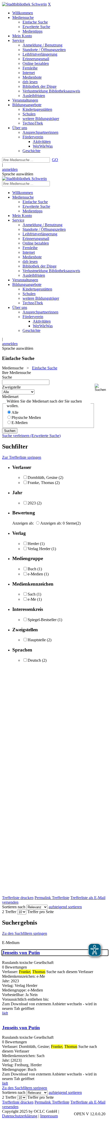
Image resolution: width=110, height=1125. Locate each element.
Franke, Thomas (41, 482)
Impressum (49, 1116)
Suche (7, 377)
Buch (32, 569)
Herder (33, 543)
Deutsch (34, 660)
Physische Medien (26, 417)
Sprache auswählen (17, 174)
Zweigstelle (11, 387)
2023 (32, 503)
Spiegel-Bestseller (42, 620)
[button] (101, 388)
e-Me (32, 599)
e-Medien (35, 574)
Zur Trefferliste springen (21, 457)
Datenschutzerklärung (19, 1116)
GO (55, 160)
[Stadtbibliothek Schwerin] (24, 4)
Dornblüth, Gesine (43, 477)
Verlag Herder (39, 549)
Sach (32, 594)
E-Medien (20, 422)
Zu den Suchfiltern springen (24, 933)
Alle (15, 412)
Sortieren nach (13, 907)
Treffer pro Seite (40, 912)
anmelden (10, 169)
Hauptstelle (37, 640)
